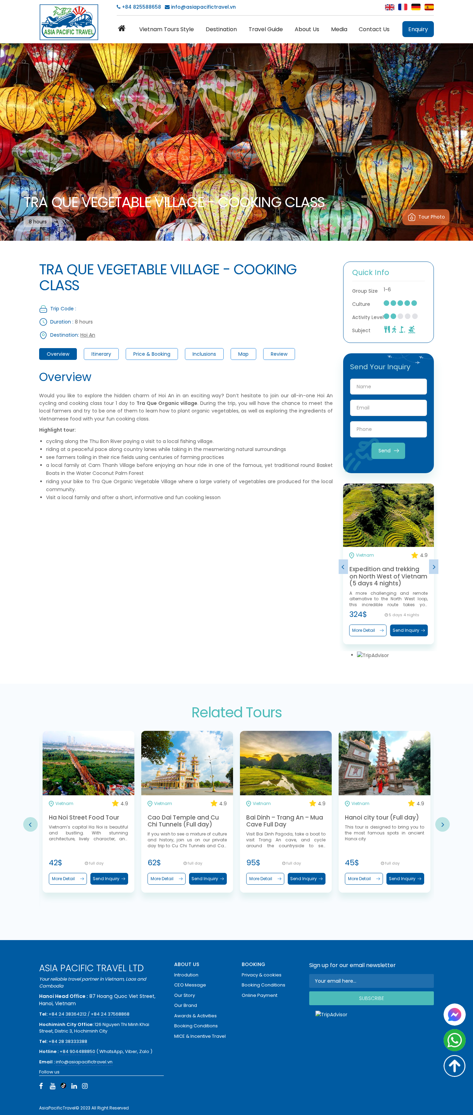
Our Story (184, 995)
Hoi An (87, 334)
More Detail (363, 630)
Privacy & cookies (262, 975)
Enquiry (418, 29)
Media (339, 29)
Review (279, 354)
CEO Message (190, 985)
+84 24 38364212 (68, 1014)
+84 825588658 (141, 6)
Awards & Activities (195, 1015)
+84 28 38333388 (67, 1041)
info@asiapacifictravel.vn (203, 6)
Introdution (186, 975)
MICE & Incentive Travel (200, 1036)
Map (243, 354)
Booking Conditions (196, 1026)
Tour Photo (431, 216)
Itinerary (101, 354)
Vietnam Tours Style (166, 29)
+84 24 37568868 (110, 1014)
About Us (307, 29)
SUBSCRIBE (371, 998)
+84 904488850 (77, 1051)
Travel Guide (266, 29)
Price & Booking (151, 354)
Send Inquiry (406, 630)
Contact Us (374, 29)
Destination (221, 29)
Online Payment (259, 995)
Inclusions (204, 354)
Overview (58, 354)
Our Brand (185, 1005)
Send (384, 450)
